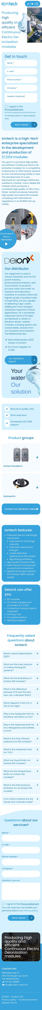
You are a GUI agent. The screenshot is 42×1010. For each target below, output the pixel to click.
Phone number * (10, 856)
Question (11, 880)
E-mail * (6, 844)
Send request (22, 124)
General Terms (9, 1002)
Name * (6, 832)
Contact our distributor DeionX (21, 509)
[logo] (12, 3)
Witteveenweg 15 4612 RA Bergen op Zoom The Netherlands (15, 975)
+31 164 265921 (12, 981)
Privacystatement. (14, 109)
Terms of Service (29, 116)
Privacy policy (31, 910)
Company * (8, 868)
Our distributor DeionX (16, 360)
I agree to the (14, 108)
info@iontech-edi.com (16, 984)
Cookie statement (27, 999)
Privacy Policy (15, 116)
